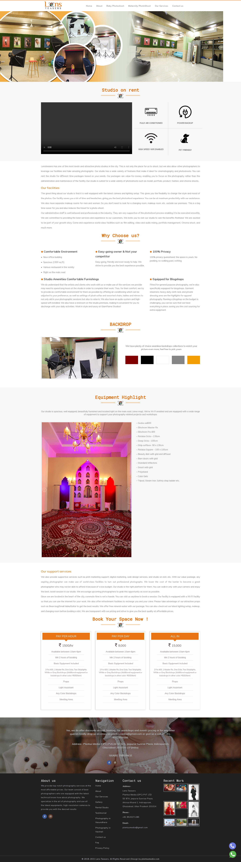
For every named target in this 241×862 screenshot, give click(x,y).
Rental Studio (102, 807)
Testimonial (101, 813)
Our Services (161, 6)
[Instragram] (115, 762)
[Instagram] (50, 816)
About (99, 6)
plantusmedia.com (150, 859)
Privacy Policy (102, 848)
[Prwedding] (169, 807)
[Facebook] (109, 762)
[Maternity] (181, 804)
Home (89, 6)
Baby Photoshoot (115, 6)
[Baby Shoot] (169, 822)
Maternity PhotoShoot (139, 6)
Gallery (99, 802)
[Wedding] (169, 787)
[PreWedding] (193, 791)
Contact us (177, 6)
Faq (97, 842)
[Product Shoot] (193, 821)
